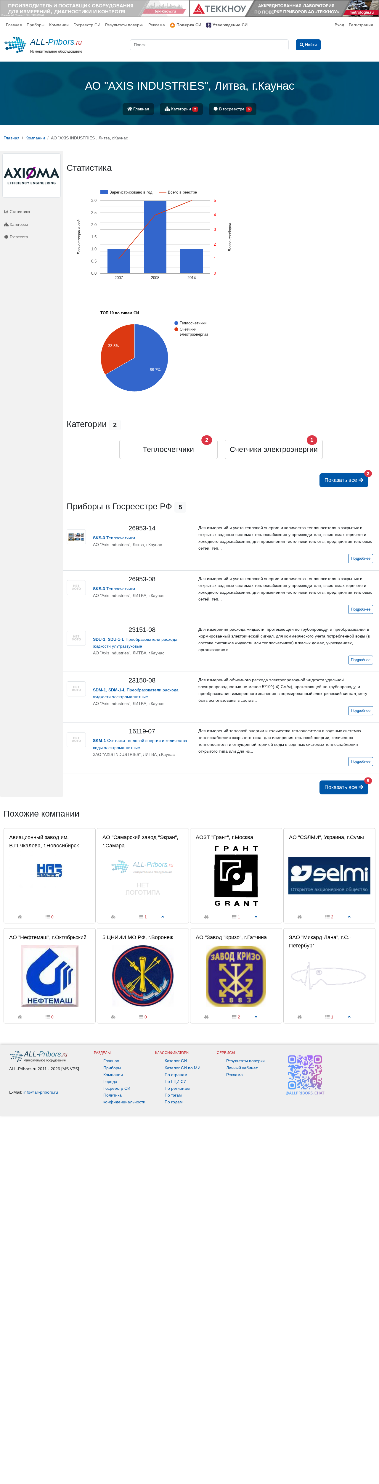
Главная (14, 24)
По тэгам (173, 1095)
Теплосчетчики (168, 449)
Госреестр (18, 237)
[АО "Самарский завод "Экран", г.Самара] (143, 875)
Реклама (156, 24)
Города (110, 1081)
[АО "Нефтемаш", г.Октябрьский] (50, 975)
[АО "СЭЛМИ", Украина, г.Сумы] (329, 875)
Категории (183, 109)
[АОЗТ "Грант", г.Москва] (236, 875)
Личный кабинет (242, 1067)
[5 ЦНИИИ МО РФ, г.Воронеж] (143, 975)
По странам (176, 1074)
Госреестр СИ (86, 24)
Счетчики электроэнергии (274, 449)
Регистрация (361, 24)
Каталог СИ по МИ (182, 1067)
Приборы (35, 24)
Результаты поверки (124, 24)
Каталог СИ (176, 1060)
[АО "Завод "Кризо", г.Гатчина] (236, 975)
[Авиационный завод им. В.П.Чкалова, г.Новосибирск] (50, 875)
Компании (59, 24)
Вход (339, 24)
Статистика (19, 212)
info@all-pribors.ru (40, 1092)
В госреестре (234, 109)
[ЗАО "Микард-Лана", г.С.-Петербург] (329, 975)
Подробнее (360, 558)
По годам (174, 1102)
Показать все (346, 478)
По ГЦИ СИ (176, 1081)
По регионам (177, 1088)
